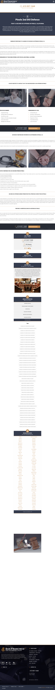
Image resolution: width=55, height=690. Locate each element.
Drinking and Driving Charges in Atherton (27, 410)
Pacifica (33, 480)
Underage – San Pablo (33, 654)
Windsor (33, 507)
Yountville (34, 509)
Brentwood (20, 443)
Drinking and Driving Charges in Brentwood (27, 422)
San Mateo (34, 493)
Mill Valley (20, 470)
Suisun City (20, 503)
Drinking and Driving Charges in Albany (27, 403)
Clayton (33, 446)
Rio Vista (20, 489)
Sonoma (20, 501)
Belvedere (34, 440)
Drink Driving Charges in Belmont (27, 387)
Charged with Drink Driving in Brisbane (27, 346)
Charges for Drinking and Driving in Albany (27, 353)
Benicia (20, 441)
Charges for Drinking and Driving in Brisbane (27, 374)
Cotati (20, 450)
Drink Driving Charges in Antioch (27, 383)
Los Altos (34, 466)
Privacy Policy (5, 686)
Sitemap (4, 688)
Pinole (17, 198)
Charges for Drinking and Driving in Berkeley (27, 369)
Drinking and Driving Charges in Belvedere (27, 415)
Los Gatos (34, 467)
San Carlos (20, 492)
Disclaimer (21, 686)
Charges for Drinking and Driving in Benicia (27, 367)
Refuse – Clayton (32, 656)
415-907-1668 (29, 6)
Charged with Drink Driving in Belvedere (27, 337)
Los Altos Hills (20, 467)
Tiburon (20, 504)
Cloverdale (20, 447)
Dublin (34, 453)
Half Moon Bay (34, 460)
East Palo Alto (20, 455)
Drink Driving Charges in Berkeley (27, 394)
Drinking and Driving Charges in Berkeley (27, 419)
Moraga (20, 473)
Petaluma (34, 481)
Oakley (34, 478)
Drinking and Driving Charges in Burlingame (27, 426)
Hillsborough (34, 463)
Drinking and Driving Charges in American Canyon (27, 406)
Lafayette (20, 464)
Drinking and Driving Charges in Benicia (27, 417)
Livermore (20, 466)
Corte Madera (33, 449)
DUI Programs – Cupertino (34, 659)
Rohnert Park (34, 489)
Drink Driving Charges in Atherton (27, 385)
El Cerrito (34, 455)
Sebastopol (34, 500)
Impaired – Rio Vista (33, 661)
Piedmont (20, 483)
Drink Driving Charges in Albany (27, 378)
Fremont (33, 458)
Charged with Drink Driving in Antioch (27, 330)
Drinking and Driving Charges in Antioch (27, 408)
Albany (20, 436)
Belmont (20, 440)
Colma (34, 447)
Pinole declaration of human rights (17, 76)
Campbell (20, 446)
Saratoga (34, 498)
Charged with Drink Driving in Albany (27, 326)
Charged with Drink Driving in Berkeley (27, 342)
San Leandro (20, 493)
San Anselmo (33, 490)
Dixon (20, 453)
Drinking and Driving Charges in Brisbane (27, 424)
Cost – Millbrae (32, 663)
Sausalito (20, 500)
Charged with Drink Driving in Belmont (27, 335)
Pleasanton (20, 486)
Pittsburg (20, 484)
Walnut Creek (20, 507)
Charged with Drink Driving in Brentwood (27, 344)
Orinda (20, 480)
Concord (20, 449)
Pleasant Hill (34, 484)
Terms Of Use (13, 686)
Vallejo (34, 506)
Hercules (20, 463)
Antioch (20, 438)
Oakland (20, 478)
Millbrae (33, 470)
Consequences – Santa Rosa (34, 652)
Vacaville (20, 506)
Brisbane (33, 443)
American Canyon (34, 436)
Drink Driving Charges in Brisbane (27, 399)
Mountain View (20, 475)
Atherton (33, 438)
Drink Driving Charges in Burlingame (27, 401)
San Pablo (20, 495)
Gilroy (20, 460)
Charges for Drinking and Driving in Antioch (27, 358)
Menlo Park (34, 469)
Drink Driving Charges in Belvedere (27, 390)
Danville (33, 452)
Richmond (34, 487)
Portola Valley (33, 486)
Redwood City (20, 487)
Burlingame (20, 444)
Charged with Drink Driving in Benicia (27, 339)
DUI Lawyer (22, 31)
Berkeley (33, 441)
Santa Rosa (20, 498)
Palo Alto (20, 481)
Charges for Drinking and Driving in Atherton (27, 360)
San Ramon (20, 497)
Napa (34, 475)
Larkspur (33, 464)
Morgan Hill (34, 473)
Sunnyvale (34, 503)
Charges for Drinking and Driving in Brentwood (27, 371)
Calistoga (34, 444)
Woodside (20, 509)
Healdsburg (34, 461)
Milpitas (20, 472)
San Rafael (34, 495)
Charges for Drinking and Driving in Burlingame (27, 376)
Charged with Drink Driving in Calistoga (27, 351)
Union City (34, 504)
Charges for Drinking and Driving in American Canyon (27, 355)
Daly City (20, 452)
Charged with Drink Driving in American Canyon (27, 328)
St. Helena (34, 501)
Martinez (20, 469)
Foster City (20, 458)
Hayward (20, 461)
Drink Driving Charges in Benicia (27, 392)
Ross (20, 490)
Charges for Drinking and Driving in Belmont (27, 362)
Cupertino (34, 450)
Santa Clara (34, 497)
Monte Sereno (33, 472)
